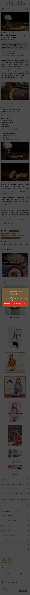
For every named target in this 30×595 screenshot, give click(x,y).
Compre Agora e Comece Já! (15, 304)
